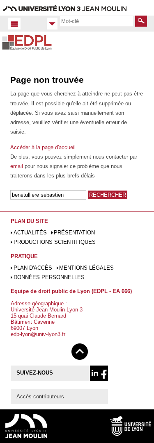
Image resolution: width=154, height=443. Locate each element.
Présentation (74, 232)
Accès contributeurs (40, 396)
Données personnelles (49, 277)
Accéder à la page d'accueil (43, 147)
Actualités (30, 232)
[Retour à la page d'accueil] (27, 51)
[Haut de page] (79, 350)
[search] (96, 21)
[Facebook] (104, 373)
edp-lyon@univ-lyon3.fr (38, 334)
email (16, 166)
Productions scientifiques (55, 242)
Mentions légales (86, 268)
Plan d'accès (33, 268)
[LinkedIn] (95, 373)
